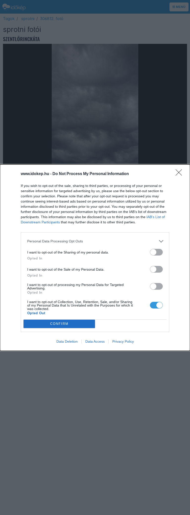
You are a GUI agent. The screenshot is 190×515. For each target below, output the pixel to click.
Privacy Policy (123, 341)
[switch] (156, 252)
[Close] (180, 174)
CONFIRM (59, 324)
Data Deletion (67, 341)
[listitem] (95, 241)
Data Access (95, 341)
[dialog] (95, 257)
